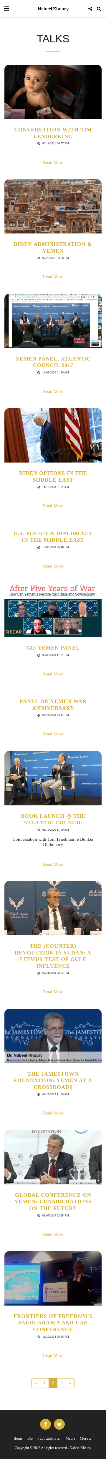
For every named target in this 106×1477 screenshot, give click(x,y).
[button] (6, 8)
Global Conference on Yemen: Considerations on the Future (53, 1201)
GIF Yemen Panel (53, 648)
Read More (53, 162)
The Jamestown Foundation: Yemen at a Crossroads (53, 1080)
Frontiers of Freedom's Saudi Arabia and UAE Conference (53, 1322)
